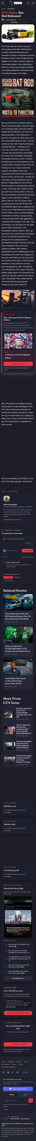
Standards (11, 1061)
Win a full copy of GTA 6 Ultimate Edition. (17, 319)
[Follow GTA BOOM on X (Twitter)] (4, 1072)
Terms (20, 1064)
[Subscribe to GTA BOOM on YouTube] (8, 1072)
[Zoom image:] (18, 33)
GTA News (10, 9)
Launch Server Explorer (18, 1013)
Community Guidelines (8, 1067)
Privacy (14, 1064)
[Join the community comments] (33, 20)
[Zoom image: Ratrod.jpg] (18, 98)
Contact (18, 1061)
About (3, 1061)
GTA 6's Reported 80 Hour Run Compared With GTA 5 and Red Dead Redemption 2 (23, 729)
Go (31, 1100)
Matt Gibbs (14, 22)
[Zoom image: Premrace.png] (18, 299)
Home (3, 9)
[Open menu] (3, 3)
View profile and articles (12, 519)
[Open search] (28, 3)
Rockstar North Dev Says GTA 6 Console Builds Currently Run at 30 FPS (23, 713)
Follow (26, 1061)
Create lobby (19, 1044)
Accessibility (5, 1064)
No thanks (6, 1109)
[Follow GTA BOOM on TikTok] (13, 1072)
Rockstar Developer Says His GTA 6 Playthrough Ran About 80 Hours (24, 744)
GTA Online (8, 580)
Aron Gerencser (11, 20)
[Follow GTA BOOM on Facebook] (17, 1072)
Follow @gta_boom (18, 978)
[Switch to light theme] (33, 3)
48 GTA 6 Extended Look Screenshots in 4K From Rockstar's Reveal (23, 759)
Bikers (17, 577)
